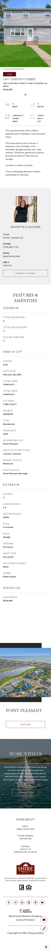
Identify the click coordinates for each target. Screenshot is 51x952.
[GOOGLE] (28, 902)
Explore (25, 724)
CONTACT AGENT (25, 273)
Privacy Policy (36, 933)
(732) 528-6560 (25, 838)
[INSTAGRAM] (15, 902)
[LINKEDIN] (22, 902)
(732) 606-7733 (10, 247)
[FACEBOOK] (8, 902)
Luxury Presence (25, 919)
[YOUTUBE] (42, 902)
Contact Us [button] (25, 793)
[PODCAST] (35, 902)
